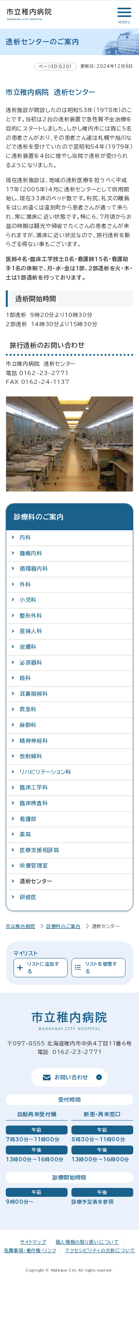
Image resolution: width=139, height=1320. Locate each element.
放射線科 (31, 756)
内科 (25, 537)
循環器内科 (34, 568)
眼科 (25, 678)
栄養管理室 (34, 865)
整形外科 (31, 615)
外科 (25, 584)
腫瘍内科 (31, 553)
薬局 (25, 834)
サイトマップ (33, 1242)
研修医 (28, 897)
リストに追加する (43, 967)
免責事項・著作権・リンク (30, 1250)
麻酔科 (28, 725)
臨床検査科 (34, 803)
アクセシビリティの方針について (100, 1250)
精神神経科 (34, 741)
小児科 (28, 600)
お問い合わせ (71, 1077)
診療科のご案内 (63, 926)
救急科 (28, 709)
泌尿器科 (31, 662)
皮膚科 (28, 647)
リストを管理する (101, 967)
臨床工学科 (34, 787)
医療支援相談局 (39, 850)
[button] (123, 12)
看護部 (28, 819)
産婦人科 (31, 631)
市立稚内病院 (20, 926)
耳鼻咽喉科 (34, 694)
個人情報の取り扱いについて (87, 1242)
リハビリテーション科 (45, 772)
